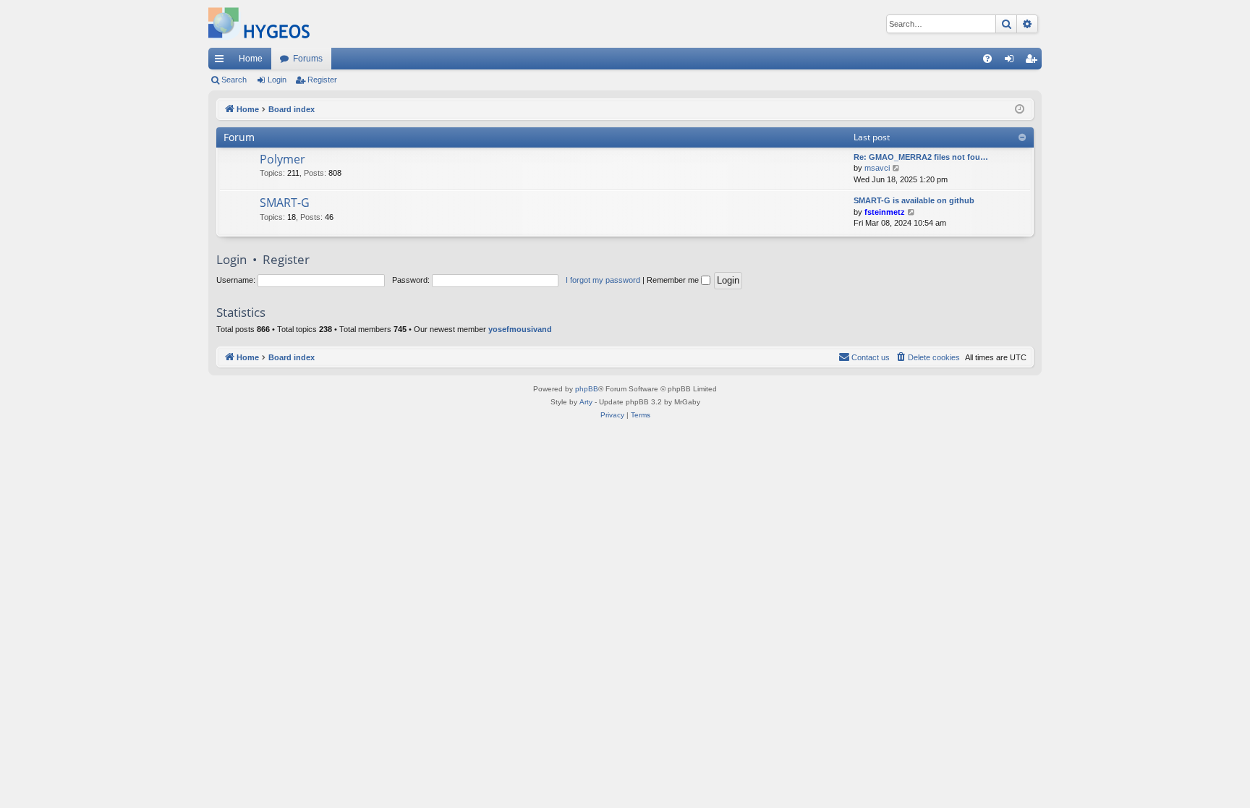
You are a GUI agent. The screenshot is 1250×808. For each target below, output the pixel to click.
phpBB (586, 389)
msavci (877, 167)
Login (277, 79)
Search (234, 79)
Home (251, 59)
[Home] (259, 24)
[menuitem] (987, 58)
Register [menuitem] (1034, 61)
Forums (308, 59)
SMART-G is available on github (914, 200)
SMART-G (285, 202)
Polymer (282, 159)
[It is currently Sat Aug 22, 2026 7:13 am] (1019, 109)
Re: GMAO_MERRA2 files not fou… (921, 157)
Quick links (222, 61)
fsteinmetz (884, 212)
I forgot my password (603, 280)
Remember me (674, 280)
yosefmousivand (520, 329)
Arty (585, 402)
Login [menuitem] (1012, 61)
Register (322, 79)
